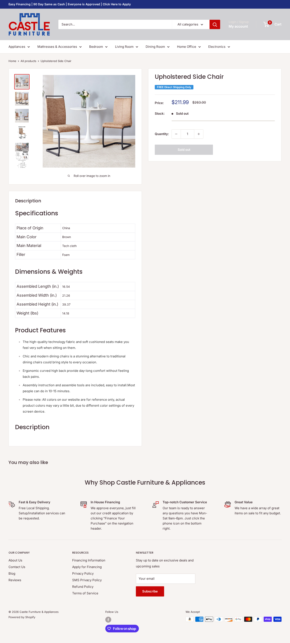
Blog (11, 573)
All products (28, 61)
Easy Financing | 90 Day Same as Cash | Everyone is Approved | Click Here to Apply (69, 4)
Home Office (186, 47)
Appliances (16, 47)
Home (12, 61)
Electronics (216, 47)
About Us (15, 560)
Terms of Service (85, 593)
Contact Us (16, 567)
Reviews (14, 580)
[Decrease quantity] (176, 134)
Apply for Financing (87, 567)
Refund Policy (82, 587)
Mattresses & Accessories (57, 47)
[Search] (215, 24)
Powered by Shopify (21, 617)
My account (238, 26)
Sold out (184, 150)
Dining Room (155, 47)
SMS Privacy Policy (87, 580)
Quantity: (162, 134)
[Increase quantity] (198, 134)
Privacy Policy (83, 573)
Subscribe (150, 591)
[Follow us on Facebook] (108, 620)
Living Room (124, 47)
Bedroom (96, 47)
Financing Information (88, 560)
